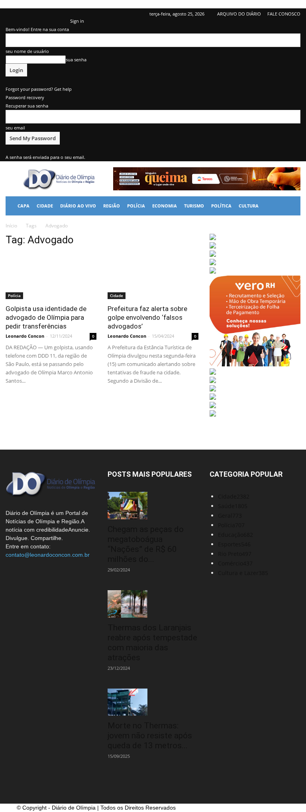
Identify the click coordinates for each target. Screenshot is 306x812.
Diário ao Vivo (78, 206)
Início (11, 225)
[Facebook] (12, 14)
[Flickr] (25, 14)
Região (111, 206)
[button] (290, 206)
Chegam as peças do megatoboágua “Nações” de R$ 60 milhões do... (146, 544)
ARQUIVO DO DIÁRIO (239, 14)
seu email (15, 128)
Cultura (249, 206)
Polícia (136, 206)
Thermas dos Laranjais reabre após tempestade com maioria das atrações (152, 642)
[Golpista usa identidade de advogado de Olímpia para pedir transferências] (51, 276)
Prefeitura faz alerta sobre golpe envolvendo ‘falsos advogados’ (147, 317)
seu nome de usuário (27, 51)
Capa (23, 206)
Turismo (194, 206)
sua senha (76, 60)
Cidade (45, 206)
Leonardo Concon (25, 336)
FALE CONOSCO (283, 14)
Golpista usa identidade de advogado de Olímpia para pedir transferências (46, 317)
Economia (164, 206)
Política (221, 206)
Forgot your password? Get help (39, 89)
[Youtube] (64, 14)
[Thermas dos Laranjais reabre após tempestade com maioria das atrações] (153, 604)
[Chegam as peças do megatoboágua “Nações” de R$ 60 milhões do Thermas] (153, 505)
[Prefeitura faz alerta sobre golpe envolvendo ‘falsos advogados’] (153, 276)
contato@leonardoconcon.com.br (48, 555)
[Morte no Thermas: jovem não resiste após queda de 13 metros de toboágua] (153, 702)
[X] (51, 14)
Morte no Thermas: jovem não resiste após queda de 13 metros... (150, 735)
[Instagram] (38, 14)
